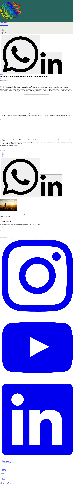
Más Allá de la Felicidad (3, 212)
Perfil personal (4, 469)
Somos (3, 30)
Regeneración (4, 32)
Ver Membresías (4, 470)
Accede (3, 480)
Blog (2, 33)
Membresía (3, 477)
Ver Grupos (3, 468)
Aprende (3, 31)
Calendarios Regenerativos (5, 461)
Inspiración (1, 74)
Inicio (2, 29)
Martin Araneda (4, 80)
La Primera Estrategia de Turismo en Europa (8, 462)
